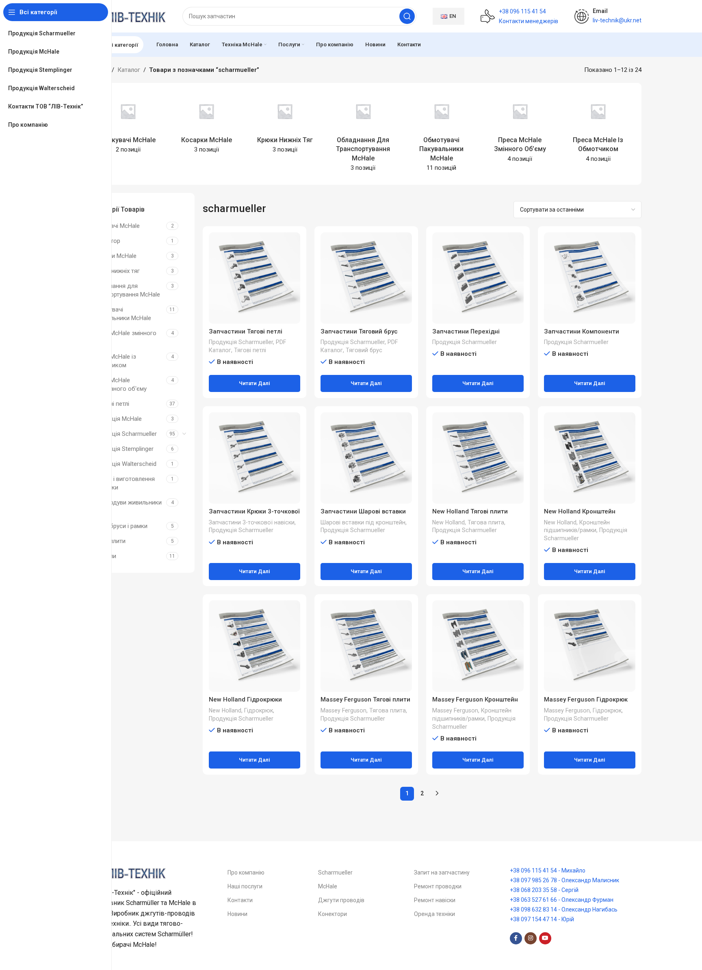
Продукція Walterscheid (123, 464)
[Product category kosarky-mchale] (206, 124)
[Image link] (125, 872)
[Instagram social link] (530, 938)
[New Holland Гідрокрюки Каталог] (254, 646)
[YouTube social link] (545, 938)
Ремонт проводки (438, 886)
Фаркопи (103, 556)
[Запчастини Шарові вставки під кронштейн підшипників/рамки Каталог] (366, 458)
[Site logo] (125, 15)
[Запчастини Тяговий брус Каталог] (366, 278)
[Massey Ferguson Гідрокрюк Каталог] (589, 646)
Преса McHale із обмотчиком (113, 361)
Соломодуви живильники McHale (126, 507)
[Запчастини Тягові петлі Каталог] (254, 278)
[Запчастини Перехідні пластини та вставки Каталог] (478, 278)
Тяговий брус (364, 350)
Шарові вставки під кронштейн (363, 522)
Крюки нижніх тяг (115, 271)
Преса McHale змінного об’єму (123, 337)
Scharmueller (335, 872)
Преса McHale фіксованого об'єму (119, 384)
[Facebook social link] (516, 938)
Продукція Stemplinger (122, 449)
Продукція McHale (116, 418)
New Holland (448, 522)
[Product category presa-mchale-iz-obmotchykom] (598, 129)
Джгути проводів (341, 900)
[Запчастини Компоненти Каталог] (589, 278)
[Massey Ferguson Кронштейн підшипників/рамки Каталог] (478, 646)
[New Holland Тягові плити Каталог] (478, 458)
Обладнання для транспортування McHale (125, 290)
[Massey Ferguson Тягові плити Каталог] (366, 646)
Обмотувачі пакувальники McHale (121, 314)
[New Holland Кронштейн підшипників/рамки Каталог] (589, 458)
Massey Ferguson (343, 710)
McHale (327, 886)
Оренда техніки (434, 914)
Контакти (240, 900)
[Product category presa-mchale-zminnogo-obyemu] (520, 129)
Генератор (105, 241)
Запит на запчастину (442, 872)
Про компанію (246, 872)
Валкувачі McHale (115, 226)
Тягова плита (486, 522)
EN (452, 16)
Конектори (332, 914)
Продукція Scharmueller (124, 433)
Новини (237, 914)
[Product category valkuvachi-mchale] (128, 124)
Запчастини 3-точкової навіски (252, 522)
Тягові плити (108, 541)
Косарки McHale (113, 256)
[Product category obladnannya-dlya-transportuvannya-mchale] (363, 134)
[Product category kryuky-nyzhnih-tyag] (285, 124)
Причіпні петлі (110, 403)
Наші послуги (245, 886)
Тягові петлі (250, 350)
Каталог (128, 70)
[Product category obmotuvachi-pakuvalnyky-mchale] (441, 134)
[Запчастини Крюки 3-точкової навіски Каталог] (254, 458)
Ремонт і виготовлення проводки (123, 483)
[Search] (407, 16)
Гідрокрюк (258, 710)
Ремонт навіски (434, 900)
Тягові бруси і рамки (119, 526)
